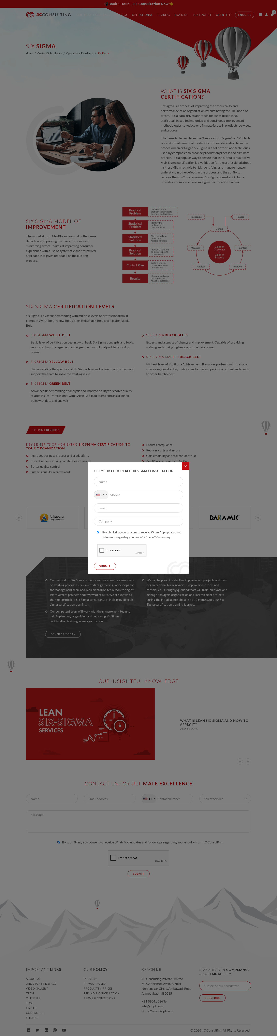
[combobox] (101, 494)
